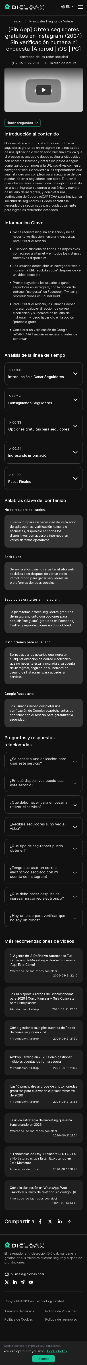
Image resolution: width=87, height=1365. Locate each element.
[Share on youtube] (31, 1282)
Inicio (17, 21)
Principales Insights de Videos (51, 21)
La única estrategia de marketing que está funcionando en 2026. (41, 1122)
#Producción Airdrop (24, 1009)
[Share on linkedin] (14, 1282)
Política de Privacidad (61, 1311)
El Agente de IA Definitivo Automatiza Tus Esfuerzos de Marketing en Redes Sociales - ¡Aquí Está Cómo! (42, 960)
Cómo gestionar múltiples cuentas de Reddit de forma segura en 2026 (42, 1030)
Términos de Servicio (19, 1311)
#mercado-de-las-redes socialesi (43, 57)
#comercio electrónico (25, 1169)
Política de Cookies (18, 1319)
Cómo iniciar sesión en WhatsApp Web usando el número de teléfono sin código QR (43, 1190)
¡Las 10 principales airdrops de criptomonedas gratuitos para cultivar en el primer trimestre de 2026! (43, 1090)
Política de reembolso (61, 1319)
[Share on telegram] (23, 1282)
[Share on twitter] (6, 1282)
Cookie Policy (57, 1351)
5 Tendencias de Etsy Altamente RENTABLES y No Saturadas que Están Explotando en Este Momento (43, 1158)
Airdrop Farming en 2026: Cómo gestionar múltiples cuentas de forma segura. (41, 1059)
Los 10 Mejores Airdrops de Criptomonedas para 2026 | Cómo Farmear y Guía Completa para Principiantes (42, 998)
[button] (68, 6)
